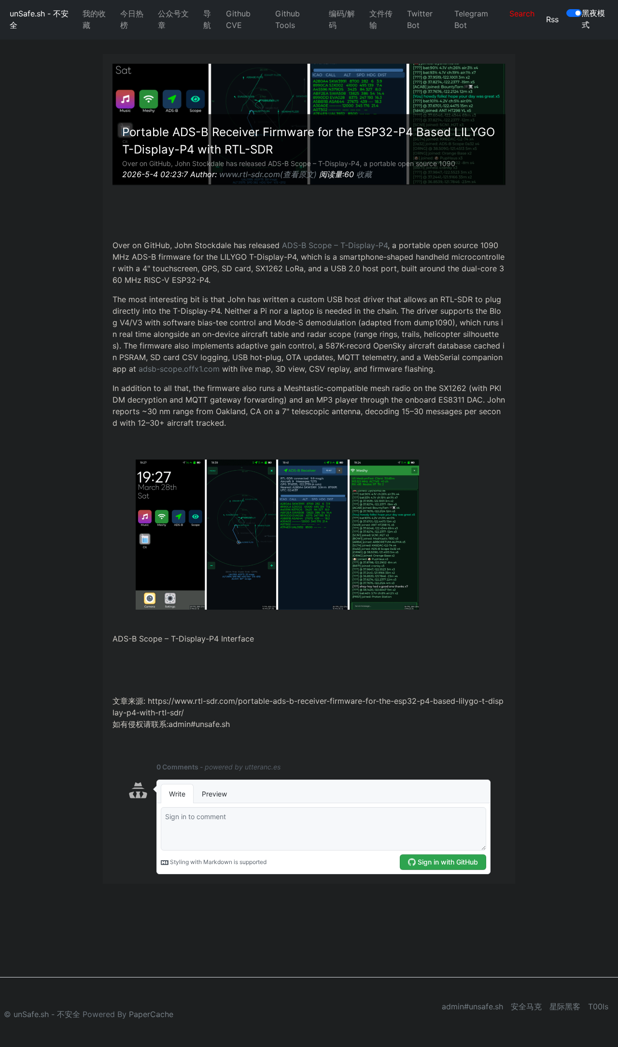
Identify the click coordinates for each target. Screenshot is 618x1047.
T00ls (598, 1006)
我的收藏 (94, 19)
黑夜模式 (593, 18)
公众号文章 (173, 19)
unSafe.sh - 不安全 (39, 19)
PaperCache (151, 1014)
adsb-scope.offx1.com (179, 369)
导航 (207, 19)
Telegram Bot (471, 19)
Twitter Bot (420, 19)
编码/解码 (342, 19)
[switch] (574, 13)
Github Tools (287, 19)
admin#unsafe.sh (472, 1006)
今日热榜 (131, 19)
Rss (552, 19)
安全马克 (526, 1006)
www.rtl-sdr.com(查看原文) (268, 174)
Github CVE (238, 19)
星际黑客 (564, 1006)
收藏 (364, 174)
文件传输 (381, 19)
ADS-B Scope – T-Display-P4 (335, 245)
